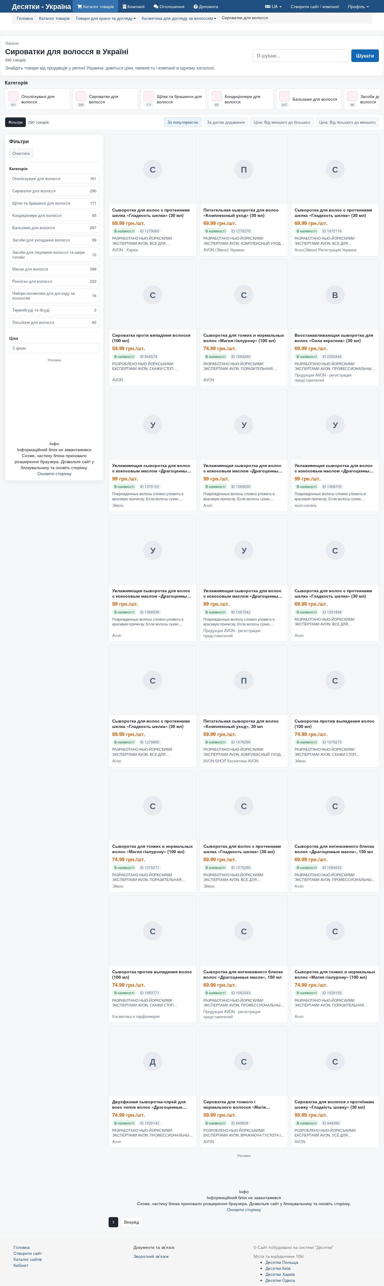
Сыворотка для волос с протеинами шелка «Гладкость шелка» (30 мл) (151, 212)
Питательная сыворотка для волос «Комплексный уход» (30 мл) (241, 212)
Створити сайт (315, 6)
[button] (273, 6)
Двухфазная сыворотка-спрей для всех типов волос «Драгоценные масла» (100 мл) (149, 1104)
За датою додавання (226, 122)
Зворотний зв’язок (151, 1256)
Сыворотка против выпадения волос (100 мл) (334, 723)
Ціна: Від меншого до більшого (282, 122)
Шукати (365, 55)
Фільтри (15, 122)
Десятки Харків (280, 1274)
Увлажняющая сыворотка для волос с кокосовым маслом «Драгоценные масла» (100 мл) (151, 468)
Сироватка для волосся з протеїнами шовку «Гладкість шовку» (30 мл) (334, 1104)
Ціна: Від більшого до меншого (347, 122)
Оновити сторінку (54, 473)
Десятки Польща (282, 1262)
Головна (22, 1247)
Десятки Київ (278, 1268)
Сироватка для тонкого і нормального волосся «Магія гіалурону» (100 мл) (234, 1104)
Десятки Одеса (280, 1280)
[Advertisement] (54, 401)
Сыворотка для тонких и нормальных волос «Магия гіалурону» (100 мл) (243, 338)
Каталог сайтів (28, 1259)
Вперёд (131, 1222)
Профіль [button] (357, 6)
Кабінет (21, 1265)
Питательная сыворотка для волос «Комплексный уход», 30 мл (241, 723)
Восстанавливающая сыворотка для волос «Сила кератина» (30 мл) (334, 338)
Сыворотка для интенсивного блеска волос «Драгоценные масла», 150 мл (334, 849)
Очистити (21, 153)
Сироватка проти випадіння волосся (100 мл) (151, 338)
